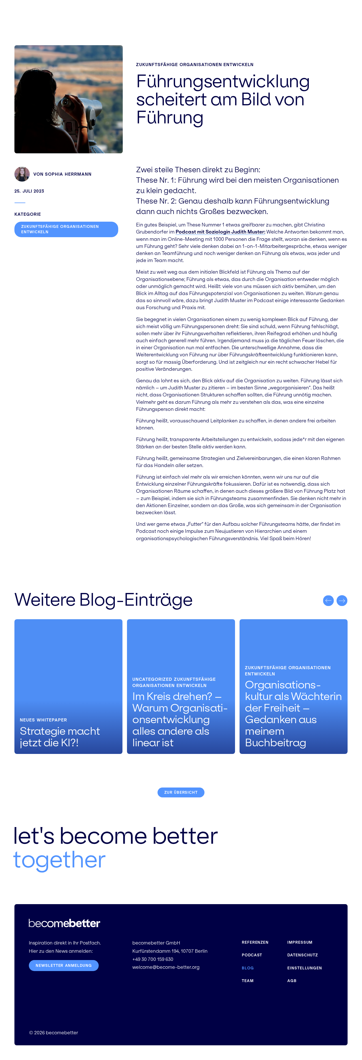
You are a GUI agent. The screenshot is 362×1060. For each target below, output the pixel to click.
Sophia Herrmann (68, 174)
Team (248, 981)
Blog (248, 968)
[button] (328, 600)
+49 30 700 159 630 (152, 959)
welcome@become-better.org (165, 967)
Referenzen (255, 942)
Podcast (252, 955)
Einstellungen (304, 968)
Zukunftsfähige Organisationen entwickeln (195, 64)
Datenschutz (302, 955)
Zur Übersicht (181, 792)
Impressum (300, 942)
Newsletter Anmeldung (64, 965)
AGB (292, 981)
